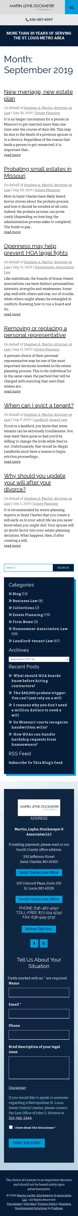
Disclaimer (17, 1088)
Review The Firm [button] (39, 929)
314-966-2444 (20, 1118)
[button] (72, 7)
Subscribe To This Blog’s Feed (36, 763)
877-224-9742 (50, 912)
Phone (14, 1026)
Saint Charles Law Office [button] (39, 872)
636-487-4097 (41, 20)
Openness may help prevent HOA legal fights (36, 249)
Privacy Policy (47, 1204)
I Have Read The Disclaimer (35, 1127)
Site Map (30, 1204)
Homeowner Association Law (40, 629)
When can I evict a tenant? (39, 405)
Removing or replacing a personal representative (35, 331)
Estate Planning (47, 113)
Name (14, 983)
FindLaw (57, 1208)
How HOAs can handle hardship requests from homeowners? (34, 739)
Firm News (23, 622)
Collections (23, 608)
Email (15, 1004)
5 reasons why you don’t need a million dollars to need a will (39, 710)
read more (12, 155)
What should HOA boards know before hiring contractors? (36, 681)
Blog (17, 594)
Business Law (25, 601)
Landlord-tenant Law (50, 420)
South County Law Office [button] (39, 899)
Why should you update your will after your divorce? (35, 482)
